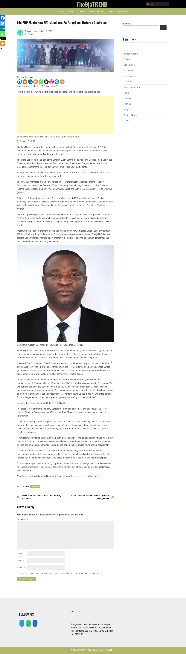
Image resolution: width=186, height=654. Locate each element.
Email (20, 560)
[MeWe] (30, 81)
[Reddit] (25, 81)
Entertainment (130, 76)
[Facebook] (19, 81)
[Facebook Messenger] (56, 81)
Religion (127, 109)
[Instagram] (51, 81)
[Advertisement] (65, 115)
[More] (62, 81)
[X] (46, 81)
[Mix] (35, 81)
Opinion (127, 98)
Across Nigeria (131, 53)
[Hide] (1, 49)
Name (20, 553)
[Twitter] (2, 23)
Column (127, 59)
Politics (82, 12)
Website (21, 567)
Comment (22, 520)
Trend (30, 34)
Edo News (123, 12)
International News (132, 87)
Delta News (129, 65)
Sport (111, 12)
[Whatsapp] (41, 81)
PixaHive (110, 650)
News (70, 12)
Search (126, 23)
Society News (96, 12)
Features (128, 81)
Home (61, 12)
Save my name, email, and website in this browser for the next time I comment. (59, 573)
